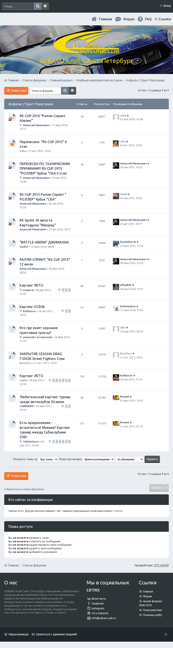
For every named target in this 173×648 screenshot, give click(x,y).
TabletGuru (31, 441)
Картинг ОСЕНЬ (32, 307)
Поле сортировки (70, 459)
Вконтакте (99, 598)
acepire (28, 289)
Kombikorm (128, 242)
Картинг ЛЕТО (31, 285)
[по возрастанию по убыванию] (129, 459)
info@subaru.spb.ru (104, 618)
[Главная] (86, 51)
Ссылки (165, 19)
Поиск (37, 6)
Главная (105, 19)
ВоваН (124, 396)
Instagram (98, 608)
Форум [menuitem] (129, 19)
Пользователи (152, 609)
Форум (147, 596)
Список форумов (34, 565)
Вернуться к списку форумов (25, 489)
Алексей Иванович (36, 124)
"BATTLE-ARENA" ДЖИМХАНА (44, 242)
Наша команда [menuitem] (18, 634)
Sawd (123, 194)
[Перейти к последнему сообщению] (128, 115)
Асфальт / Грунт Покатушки (30, 104)
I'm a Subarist (100, 613)
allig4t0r (125, 284)
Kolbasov (29, 311)
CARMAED (27, 406)
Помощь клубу (152, 614)
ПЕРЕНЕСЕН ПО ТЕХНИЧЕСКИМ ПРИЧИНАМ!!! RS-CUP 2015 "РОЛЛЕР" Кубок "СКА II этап (45, 168)
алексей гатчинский (37, 337)
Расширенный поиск (45, 6)
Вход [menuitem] (167, 5)
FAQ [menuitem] (148, 19)
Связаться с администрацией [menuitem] (56, 634)
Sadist (24, 246)
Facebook (98, 603)
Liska (123, 115)
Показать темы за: (25, 459)
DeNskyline (128, 306)
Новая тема (18, 90)
